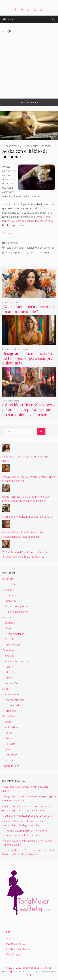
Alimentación (12, 694)
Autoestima (11, 727)
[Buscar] (41, 431)
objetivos (49, 247)
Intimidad (10, 710)
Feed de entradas (15, 943)
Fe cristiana (11, 738)
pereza (6, 252)
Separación (14, 302)
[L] (29, 975)
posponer (16, 252)
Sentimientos (9, 716)
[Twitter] (22, 9)
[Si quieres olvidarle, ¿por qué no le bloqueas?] (6, 509)
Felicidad (10, 743)
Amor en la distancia (11, 400)
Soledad (9, 760)
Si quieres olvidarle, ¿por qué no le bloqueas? (27, 516)
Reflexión (10, 584)
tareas (39, 252)
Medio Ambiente (14, 633)
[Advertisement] (29, 68)
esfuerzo (11, 247)
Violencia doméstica (16, 611)
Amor (8, 721)
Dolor (8, 732)
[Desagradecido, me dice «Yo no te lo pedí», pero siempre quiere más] (29, 342)
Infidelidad (11, 672)
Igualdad (10, 595)
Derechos (8, 589)
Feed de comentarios (18, 949)
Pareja (5, 302)
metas (21, 247)
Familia (9, 666)
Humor (9, 749)
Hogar (8, 628)
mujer (29, 247)
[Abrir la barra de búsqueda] (53, 19)
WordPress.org (15, 954)
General (7, 617)
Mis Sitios (11, 639)
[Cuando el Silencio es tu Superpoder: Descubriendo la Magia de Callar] (6, 525)
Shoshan (6, 971)
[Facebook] (15, 9)
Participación (12, 644)
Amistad (9, 655)
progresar (28, 252)
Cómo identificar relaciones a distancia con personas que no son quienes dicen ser (28, 409)
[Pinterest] (35, 9)
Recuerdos (11, 754)
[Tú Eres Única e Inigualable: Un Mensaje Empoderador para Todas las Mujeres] (6, 545)
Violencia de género (21, 349)
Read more (8, 233)
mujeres (38, 247)
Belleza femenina (14, 699)
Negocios (10, 600)
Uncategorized (10, 765)
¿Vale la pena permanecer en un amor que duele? (28, 309)
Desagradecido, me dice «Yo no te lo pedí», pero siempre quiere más (27, 358)
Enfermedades (13, 705)
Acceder (11, 938)
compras (10, 622)
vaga (46, 252)
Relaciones (7, 349)
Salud (5, 688)
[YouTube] (41, 9)
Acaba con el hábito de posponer (25, 154)
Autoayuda (12, 242)
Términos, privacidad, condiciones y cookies (34, 971)
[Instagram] (28, 9)
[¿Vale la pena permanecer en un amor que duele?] (29, 296)
